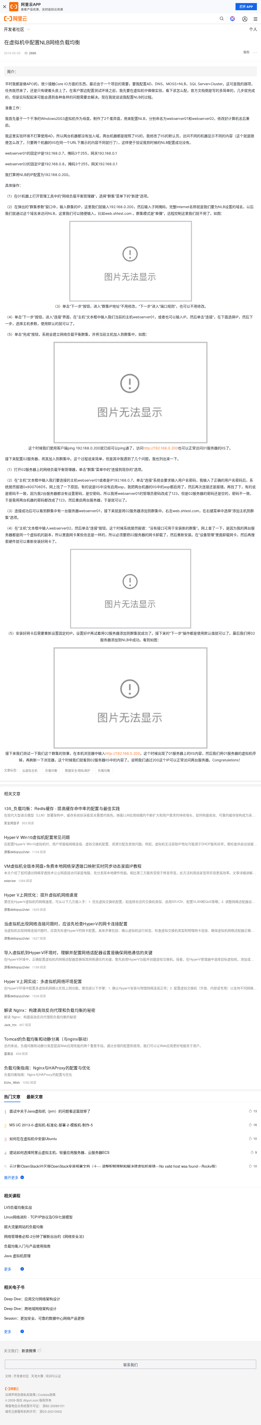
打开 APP (246, 6)
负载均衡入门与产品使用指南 (27, 1246)
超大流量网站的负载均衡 (23, 1226)
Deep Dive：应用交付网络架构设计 (32, 1298)
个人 (253, 29)
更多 (7, 1268)
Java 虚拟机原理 (17, 1255)
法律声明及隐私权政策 (20, 1394)
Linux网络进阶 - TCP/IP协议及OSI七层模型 (38, 1216)
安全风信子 (11, 823)
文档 (8, 1376)
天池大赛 (37, 1376)
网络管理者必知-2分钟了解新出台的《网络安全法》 (45, 1236)
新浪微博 (29, 1350)
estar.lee (10, 880)
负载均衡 (51, 770)
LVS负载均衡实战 (18, 1207)
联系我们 (130, 1364)
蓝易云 (8, 1053)
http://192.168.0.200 (160, 448)
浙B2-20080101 (54, 1406)
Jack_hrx (10, 1025)
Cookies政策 (47, 1394)
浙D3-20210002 (51, 1411)
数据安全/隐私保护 (77, 770)
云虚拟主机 (29, 770)
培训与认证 (53, 1376)
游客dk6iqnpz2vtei (17, 852)
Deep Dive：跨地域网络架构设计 (30, 1308)
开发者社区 (21, 1376)
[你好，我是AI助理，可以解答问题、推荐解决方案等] (232, 18)
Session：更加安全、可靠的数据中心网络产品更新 (44, 1318)
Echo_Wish (12, 1082)
